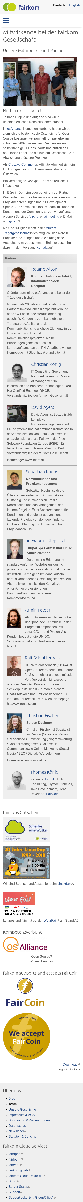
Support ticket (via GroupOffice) (32, 1197)
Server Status (19, 1186)
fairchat (35, 216)
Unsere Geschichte (22, 1109)
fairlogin (16, 1159)
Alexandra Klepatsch (47, 540)
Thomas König (44, 771)
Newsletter (17, 1131)
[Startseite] (21, 7)
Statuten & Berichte (22, 1136)
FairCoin (52, 794)
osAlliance (14, 128)
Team (13, 1104)
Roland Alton (44, 268)
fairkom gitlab (19, 1170)
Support (15, 1192)
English (74, 5)
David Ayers (42, 407)
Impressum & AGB (22, 1115)
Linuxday (65, 883)
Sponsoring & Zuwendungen (29, 1120)
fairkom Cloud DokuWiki (27, 1176)
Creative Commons (23, 164)
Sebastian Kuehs (42, 471)
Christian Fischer (42, 715)
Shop (14, 1181)
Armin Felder (37, 609)
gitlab (14, 221)
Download (71, 1064)
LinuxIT (51, 779)
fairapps (16, 1154)
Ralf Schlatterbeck (43, 657)
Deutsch (59, 5)
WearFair (51, 920)
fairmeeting (52, 216)
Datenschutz (18, 1125)
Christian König (46, 364)
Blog (12, 1098)
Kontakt (41, 247)
